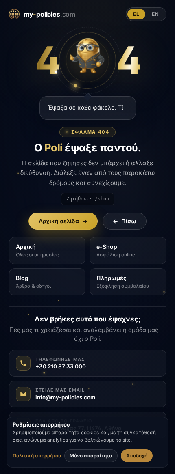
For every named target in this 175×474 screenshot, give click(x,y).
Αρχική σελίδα (63, 221)
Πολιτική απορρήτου (37, 455)
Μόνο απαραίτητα (91, 455)
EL (136, 14)
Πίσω (124, 221)
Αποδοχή (136, 455)
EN (155, 14)
